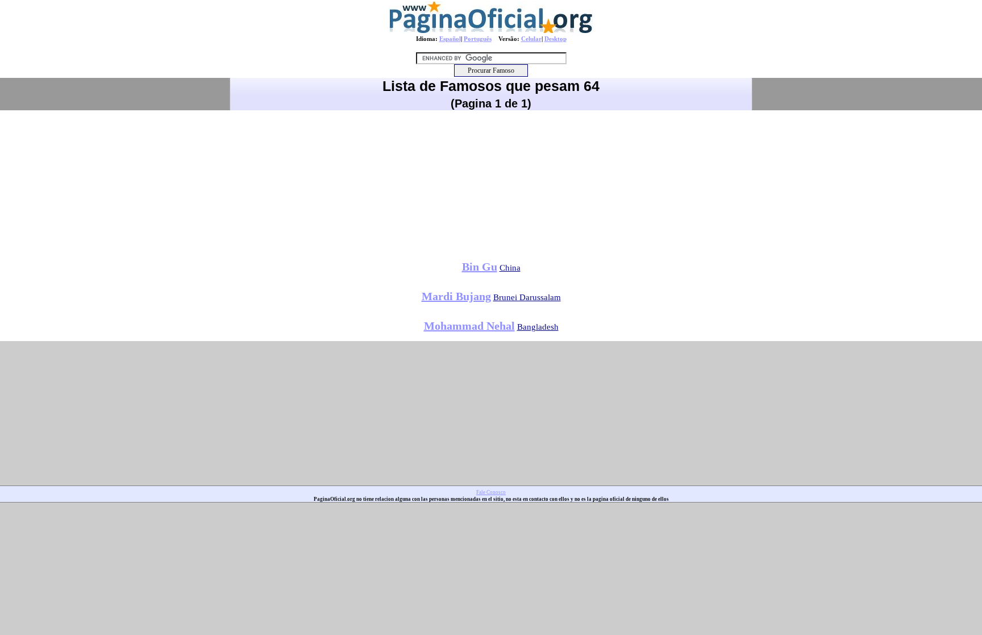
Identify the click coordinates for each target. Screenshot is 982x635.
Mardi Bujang (456, 296)
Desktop (555, 38)
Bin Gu (479, 266)
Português (478, 38)
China (510, 267)
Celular (531, 38)
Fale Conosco (491, 492)
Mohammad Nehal (469, 325)
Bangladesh (538, 326)
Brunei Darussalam (527, 297)
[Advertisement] (491, 181)
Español (450, 38)
